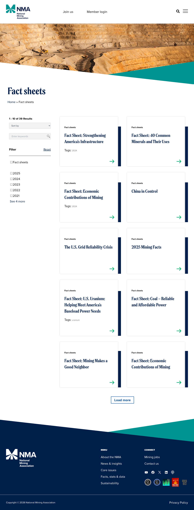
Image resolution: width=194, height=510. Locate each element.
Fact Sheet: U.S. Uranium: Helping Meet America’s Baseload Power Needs (84, 305)
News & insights (111, 463)
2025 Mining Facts (146, 247)
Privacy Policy (178, 502)
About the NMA (111, 457)
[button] (68, 12)
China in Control (145, 191)
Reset (47, 149)
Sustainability (110, 483)
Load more (122, 400)
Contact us (151, 463)
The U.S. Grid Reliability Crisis (88, 247)
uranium (76, 320)
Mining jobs (152, 457)
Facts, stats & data (113, 476)
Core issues (108, 470)
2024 (74, 150)
